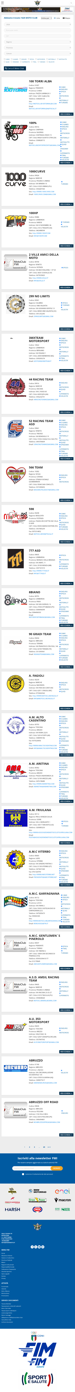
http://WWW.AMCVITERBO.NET (44, 874)
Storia (3, 1253)
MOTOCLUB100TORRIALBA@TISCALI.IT (42, 109)
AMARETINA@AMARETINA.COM (45, 787)
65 (44, 1147)
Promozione (5, 1296)
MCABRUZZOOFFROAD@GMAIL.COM (47, 1122)
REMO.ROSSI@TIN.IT (41, 923)
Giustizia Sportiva (6, 1271)
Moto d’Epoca (5, 1291)
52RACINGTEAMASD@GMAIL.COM (46, 444)
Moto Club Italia (6, 1308)
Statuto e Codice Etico (7, 1258)
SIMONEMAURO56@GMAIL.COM (45, 1083)
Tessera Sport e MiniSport (8, 1311)
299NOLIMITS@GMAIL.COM (43, 316)
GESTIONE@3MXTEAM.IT (42, 361)
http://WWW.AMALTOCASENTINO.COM (43, 746)
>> (49, 1147)
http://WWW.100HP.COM (41, 233)
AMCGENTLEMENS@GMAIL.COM (45, 964)
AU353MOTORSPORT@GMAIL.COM (46, 1042)
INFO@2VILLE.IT (39, 281)
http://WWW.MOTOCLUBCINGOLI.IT (45, 696)
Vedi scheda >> (66, 114)
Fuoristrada (4, 1286)
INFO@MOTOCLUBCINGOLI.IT (44, 698)
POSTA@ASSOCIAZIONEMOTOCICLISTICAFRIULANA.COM (49, 837)
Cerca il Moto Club (15, 68)
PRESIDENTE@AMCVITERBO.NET (45, 877)
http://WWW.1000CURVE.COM (43, 192)
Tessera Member (6, 1304)
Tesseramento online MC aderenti (11, 1306)
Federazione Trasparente (8, 1269)
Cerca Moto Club (6, 1320)
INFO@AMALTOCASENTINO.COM (45, 748)
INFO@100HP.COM (40, 236)
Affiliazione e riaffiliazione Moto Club (12, 1317)
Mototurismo (5, 1293)
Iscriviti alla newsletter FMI (37, 1158)
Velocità (3, 1289)
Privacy (3, 1278)
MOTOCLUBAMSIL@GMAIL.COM (45, 1001)
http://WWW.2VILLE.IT (40, 278)
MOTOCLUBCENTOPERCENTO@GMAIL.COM (44, 145)
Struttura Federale (6, 1260)
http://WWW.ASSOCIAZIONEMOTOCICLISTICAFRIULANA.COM (50, 832)
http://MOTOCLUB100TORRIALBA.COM (43, 104)
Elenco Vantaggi (6, 1315)
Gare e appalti (5, 1274)
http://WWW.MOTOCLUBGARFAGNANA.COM (45, 921)
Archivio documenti (7, 1322)
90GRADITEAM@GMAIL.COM (44, 654)
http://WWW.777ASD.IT (41, 571)
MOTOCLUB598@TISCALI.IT (43, 534)
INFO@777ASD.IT (40, 573)
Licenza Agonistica (6, 1313)
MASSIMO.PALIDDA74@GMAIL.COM (46, 490)
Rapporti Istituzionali (7, 1265)
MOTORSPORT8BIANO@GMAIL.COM (42, 617)
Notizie (3, 1276)
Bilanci (3, 1262)
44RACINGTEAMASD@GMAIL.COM (46, 400)
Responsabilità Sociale (7, 1267)
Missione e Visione (6, 1255)
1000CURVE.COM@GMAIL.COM (45, 194)
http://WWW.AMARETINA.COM (43, 784)
